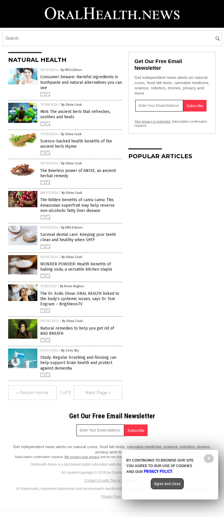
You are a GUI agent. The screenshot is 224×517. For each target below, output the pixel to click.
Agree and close (167, 483)
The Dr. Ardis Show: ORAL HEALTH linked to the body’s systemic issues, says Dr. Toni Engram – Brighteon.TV (79, 299)
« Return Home (32, 392)
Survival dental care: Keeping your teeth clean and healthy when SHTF (78, 237)
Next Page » (98, 392)
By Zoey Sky (70, 350)
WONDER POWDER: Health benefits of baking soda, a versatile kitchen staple (76, 267)
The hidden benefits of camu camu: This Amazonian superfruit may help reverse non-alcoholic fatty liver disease (77, 205)
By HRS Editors (71, 70)
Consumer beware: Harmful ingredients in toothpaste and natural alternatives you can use (81, 82)
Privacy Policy (112, 497)
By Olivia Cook (71, 105)
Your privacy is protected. (152, 121)
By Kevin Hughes (72, 286)
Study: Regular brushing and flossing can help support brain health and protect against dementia (78, 362)
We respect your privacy (81, 457)
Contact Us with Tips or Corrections (112, 480)
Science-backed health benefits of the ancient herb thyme (76, 144)
